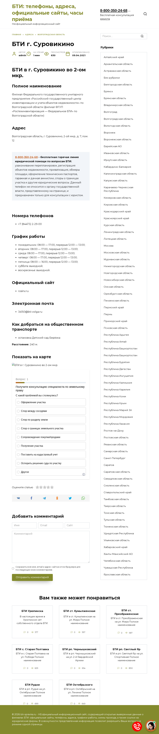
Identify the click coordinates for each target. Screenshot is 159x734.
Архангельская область (118, 64)
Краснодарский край (117, 211)
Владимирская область (118, 105)
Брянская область (115, 98)
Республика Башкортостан (120, 348)
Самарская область (116, 451)
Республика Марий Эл (118, 410)
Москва (108, 245)
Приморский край (115, 321)
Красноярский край (116, 218)
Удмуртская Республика (119, 533)
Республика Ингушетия (118, 375)
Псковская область (115, 327)
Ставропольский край (118, 492)
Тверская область (115, 506)
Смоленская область (116, 485)
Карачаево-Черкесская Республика (118, 189)
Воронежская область (117, 139)
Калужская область (115, 180)
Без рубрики (112, 77)
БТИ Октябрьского (79, 684)
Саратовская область (117, 471)
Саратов (109, 465)
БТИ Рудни (32, 684)
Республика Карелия (117, 389)
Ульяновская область (116, 540)
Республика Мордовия (118, 416)
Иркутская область (115, 159)
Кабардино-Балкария (117, 166)
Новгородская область (118, 273)
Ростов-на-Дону (114, 430)
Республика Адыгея (116, 334)
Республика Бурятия (116, 362)
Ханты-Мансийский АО (118, 553)
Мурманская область (117, 259)
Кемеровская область (117, 197)
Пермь (108, 314)
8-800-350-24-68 (113, 10)
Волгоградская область (118, 118)
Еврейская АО (113, 146)
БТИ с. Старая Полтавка (32, 649)
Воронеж (109, 132)
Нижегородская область (119, 266)
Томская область (114, 512)
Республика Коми (115, 396)
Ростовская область (116, 437)
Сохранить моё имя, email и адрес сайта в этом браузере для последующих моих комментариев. (48, 568)
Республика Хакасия (116, 423)
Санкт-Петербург (114, 458)
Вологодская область (117, 125)
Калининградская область (120, 173)
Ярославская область (117, 574)
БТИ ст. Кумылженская (79, 611)
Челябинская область (117, 560)
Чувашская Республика (118, 567)
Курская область (114, 225)
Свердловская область (118, 478)
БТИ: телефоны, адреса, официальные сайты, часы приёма (47, 12)
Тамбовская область (116, 499)
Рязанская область (115, 444)
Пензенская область (116, 300)
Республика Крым (115, 403)
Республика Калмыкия (118, 382)
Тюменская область (116, 526)
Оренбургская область (118, 293)
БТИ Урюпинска (32, 611)
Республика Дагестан (117, 369)
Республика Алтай (115, 341)
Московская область (116, 252)
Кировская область (116, 204)
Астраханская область (117, 70)
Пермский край (114, 307)
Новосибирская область (119, 279)
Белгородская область (118, 84)
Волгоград (110, 111)
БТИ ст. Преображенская (127, 612)
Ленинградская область (119, 232)
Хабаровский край (115, 547)
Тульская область (114, 519)
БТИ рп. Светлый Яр (126, 649)
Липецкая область (115, 238)
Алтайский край (114, 57)
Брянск (108, 91)
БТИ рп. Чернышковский (79, 649)
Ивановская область (116, 153)
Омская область (113, 286)
